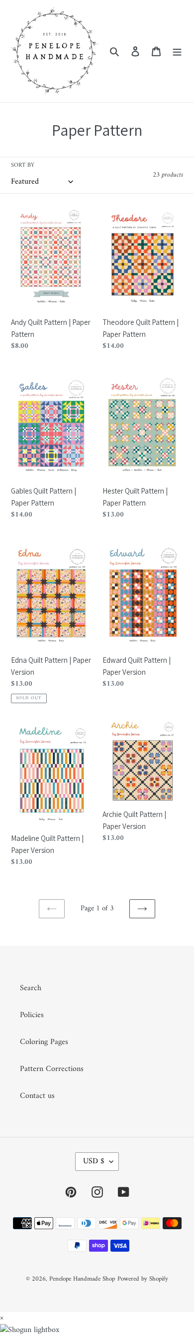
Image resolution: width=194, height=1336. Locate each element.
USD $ (93, 1161)
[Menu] (177, 51)
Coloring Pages (44, 1042)
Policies (32, 1015)
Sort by (22, 165)
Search (30, 988)
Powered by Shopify (142, 1279)
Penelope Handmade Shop (82, 1279)
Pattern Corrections (52, 1069)
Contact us (37, 1096)
